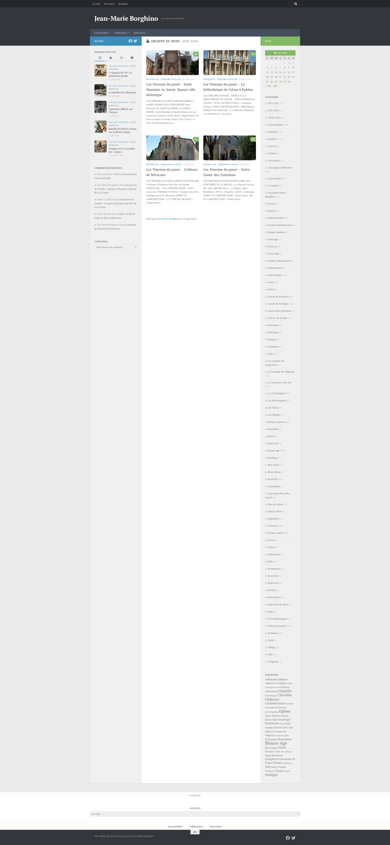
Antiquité (209, 79)
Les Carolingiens (276, 393)
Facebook (195, 795)
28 (280, 81)
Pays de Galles (275, 504)
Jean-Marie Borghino (126, 18)
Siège (270, 611)
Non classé (273, 464)
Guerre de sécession (278, 296)
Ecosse (271, 203)
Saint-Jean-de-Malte (278, 604)
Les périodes (101, 32)
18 (267, 76)
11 (267, 72)
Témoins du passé (171, 79)
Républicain (287, 763)
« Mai (268, 85)
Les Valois (273, 407)
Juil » (276, 85)
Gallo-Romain (275, 275)
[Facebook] (130, 41)
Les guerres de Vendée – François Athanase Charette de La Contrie (115, 188)
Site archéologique (277, 618)
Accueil (96, 3)
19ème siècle (274, 117)
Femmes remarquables (279, 260)
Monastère (285, 739)
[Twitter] (135, 41)
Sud (267, 767)
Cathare (272, 153)
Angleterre (270, 683)
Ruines (278, 762)
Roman (289, 752)
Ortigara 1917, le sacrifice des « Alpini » (122, 150)
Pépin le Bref (274, 511)
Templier (269, 771)
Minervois (273, 443)
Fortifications (275, 267)
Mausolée (273, 429)
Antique (282, 683)
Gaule (271, 282)
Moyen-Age (152, 79)
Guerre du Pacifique (278, 303)
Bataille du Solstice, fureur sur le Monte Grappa (122, 130)
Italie (133, 66)
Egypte (271, 210)
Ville (270, 654)
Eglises (284, 711)
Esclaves (272, 246)
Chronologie (274, 178)
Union (279, 771)
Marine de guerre (277, 421)
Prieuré (283, 752)
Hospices (272, 339)
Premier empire (276, 532)
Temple (282, 767)
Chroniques (274, 160)
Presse (271, 540)
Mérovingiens (271, 747)
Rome (268, 755)
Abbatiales (271, 679)
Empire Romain (276, 217)
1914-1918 (113, 66)
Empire (268, 716)
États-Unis (273, 253)
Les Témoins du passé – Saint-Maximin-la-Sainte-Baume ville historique (170, 89)
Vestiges (271, 774)
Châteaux (272, 699)
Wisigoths (273, 661)
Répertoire (273, 582)
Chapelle (285, 691)
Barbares (285, 687)
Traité (271, 640)
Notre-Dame (274, 471)
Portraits (109, 3)
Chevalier (285, 695)
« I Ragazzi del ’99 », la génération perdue (120, 74)
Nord (282, 747)
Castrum (272, 146)
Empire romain (280, 715)
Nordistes (270, 751)
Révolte (272, 590)
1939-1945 (273, 110)
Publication (121, 32)
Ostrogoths (274, 486)
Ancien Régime (275, 124)
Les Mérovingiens (277, 400)
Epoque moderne (276, 232)
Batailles (123, 3)
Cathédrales (271, 691)
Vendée (287, 771)
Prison (271, 547)
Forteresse (272, 723)
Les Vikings (274, 414)
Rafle (270, 561)
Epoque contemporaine (280, 224)
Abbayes (283, 679)
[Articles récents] (99, 58)
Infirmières (273, 346)
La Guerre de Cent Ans (279, 382)
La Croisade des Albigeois (281, 371)
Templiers (273, 633)
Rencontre (139, 32)
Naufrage (273, 457)
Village (271, 647)
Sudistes (274, 767)
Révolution (274, 597)
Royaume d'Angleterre (274, 757)
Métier (271, 436)
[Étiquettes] (131, 58)
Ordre (277, 751)
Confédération (275, 703)
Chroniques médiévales (280, 167)
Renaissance (274, 568)
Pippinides (273, 518)
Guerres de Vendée (277, 317)
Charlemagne (271, 695)
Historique (273, 325)
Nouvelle (114, 69)
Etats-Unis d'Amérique (278, 719)
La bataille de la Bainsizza (122, 92)
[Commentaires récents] (121, 58)
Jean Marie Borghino (168, 218)
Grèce (271, 289)
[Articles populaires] (110, 58)
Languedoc (279, 735)
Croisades (273, 185)
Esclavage (273, 239)
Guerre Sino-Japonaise (279, 310)
